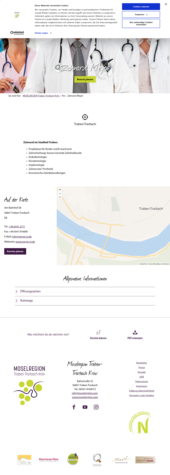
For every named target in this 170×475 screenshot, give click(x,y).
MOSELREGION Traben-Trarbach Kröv (41, 96)
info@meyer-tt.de (22, 237)
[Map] (113, 225)
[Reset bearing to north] (60, 197)
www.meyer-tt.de (25, 242)
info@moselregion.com (85, 393)
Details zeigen (41, 33)
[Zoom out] (60, 193)
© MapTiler (143, 264)
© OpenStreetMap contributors (158, 264)
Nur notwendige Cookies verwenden (141, 23)
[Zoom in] (60, 190)
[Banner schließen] (166, 4)
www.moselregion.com (85, 397)
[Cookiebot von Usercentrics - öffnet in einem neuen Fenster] (17, 33)
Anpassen (139, 14)
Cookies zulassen (141, 6)
